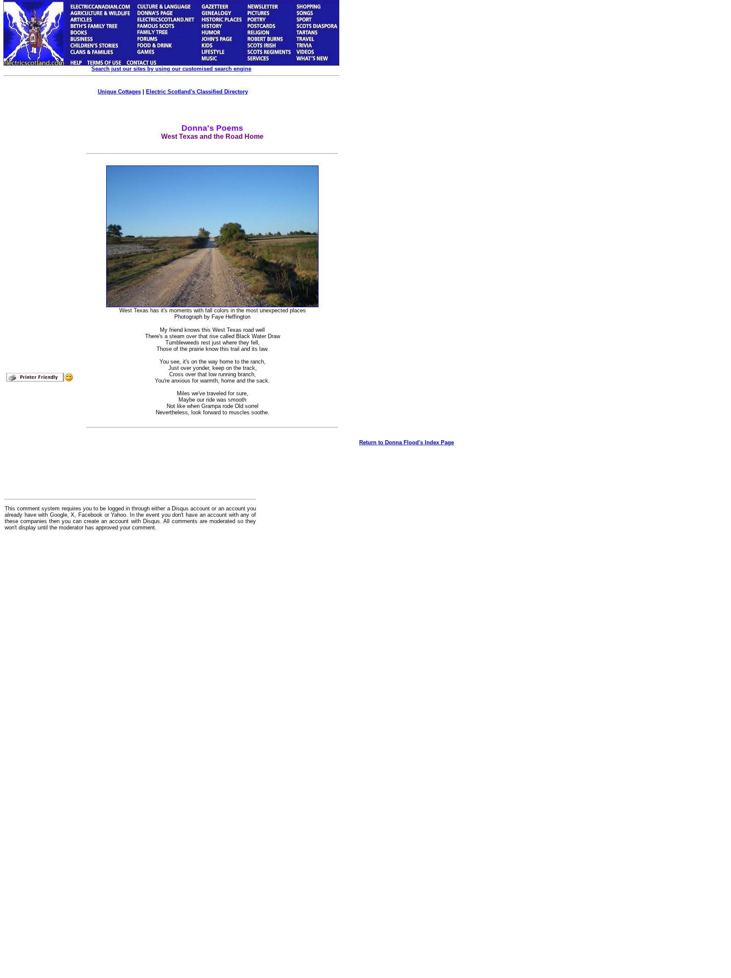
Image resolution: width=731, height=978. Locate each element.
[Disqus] (130, 642)
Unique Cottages (119, 91)
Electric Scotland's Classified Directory (197, 91)
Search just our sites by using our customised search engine (171, 69)
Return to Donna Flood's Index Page (406, 442)
